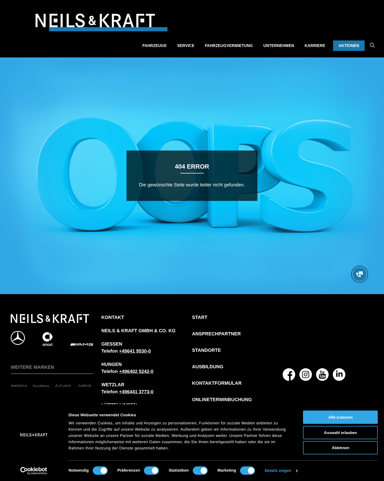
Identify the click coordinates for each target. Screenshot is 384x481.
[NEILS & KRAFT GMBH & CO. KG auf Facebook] (289, 374)
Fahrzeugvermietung (229, 45)
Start (199, 317)
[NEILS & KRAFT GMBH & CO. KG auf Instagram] (305, 374)
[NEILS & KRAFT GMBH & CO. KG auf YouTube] (322, 374)
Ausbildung (207, 366)
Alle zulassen (340, 417)
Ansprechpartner (216, 333)
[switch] (151, 470)
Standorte (206, 350)
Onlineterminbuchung (222, 399)
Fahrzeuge (154, 45)
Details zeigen (278, 470)
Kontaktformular (217, 383)
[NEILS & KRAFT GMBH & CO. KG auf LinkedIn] (339, 374)
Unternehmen (278, 45)
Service (185, 45)
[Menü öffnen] (359, 274)
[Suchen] (372, 41)
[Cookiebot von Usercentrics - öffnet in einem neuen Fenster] (34, 471)
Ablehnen (340, 448)
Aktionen (349, 45)
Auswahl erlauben (340, 432)
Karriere (315, 45)
